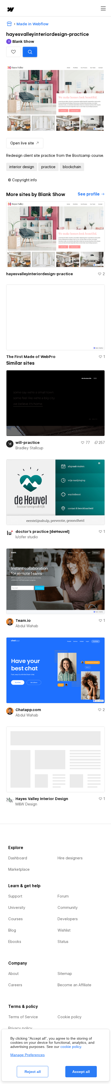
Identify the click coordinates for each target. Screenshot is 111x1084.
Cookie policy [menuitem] (70, 1017)
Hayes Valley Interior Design (41, 799)
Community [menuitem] (68, 908)
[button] (13, 52)
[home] (10, 9)
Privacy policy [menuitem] (20, 1028)
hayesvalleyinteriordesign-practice (39, 274)
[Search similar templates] (30, 52)
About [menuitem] (13, 974)
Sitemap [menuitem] (65, 974)
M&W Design (26, 804)
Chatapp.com (28, 710)
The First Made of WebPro (31, 357)
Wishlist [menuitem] (64, 930)
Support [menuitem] (15, 896)
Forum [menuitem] (63, 896)
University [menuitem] (16, 908)
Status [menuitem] (63, 942)
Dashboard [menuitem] (17, 858)
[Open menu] (103, 8)
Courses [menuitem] (15, 919)
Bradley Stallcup (29, 448)
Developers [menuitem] (68, 919)
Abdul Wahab (26, 626)
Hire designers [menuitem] (70, 858)
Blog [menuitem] (12, 930)
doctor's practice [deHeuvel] (42, 531)
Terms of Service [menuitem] (23, 1017)
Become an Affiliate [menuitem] (74, 985)
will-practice (27, 443)
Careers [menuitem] (15, 985)
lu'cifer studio (26, 537)
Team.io (23, 620)
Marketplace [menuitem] (19, 869)
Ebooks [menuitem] (14, 942)
